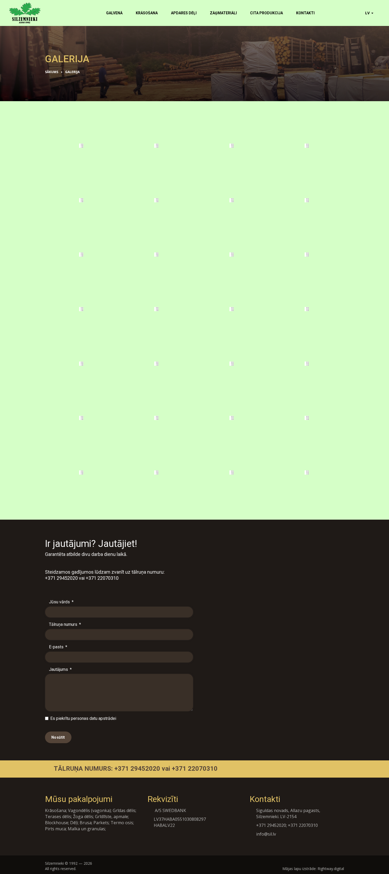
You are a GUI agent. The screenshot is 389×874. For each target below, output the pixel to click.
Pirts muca (55, 829)
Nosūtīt (58, 737)
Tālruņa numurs (65, 624)
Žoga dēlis (83, 816)
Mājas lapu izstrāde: (299, 868)
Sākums (51, 72)
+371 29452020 (61, 578)
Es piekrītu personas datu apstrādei (83, 718)
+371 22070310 (102, 578)
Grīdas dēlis (124, 810)
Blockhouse (56, 823)
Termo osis (122, 823)
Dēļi (74, 823)
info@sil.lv (266, 834)
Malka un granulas (86, 829)
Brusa (86, 823)
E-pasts (58, 646)
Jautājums (60, 669)
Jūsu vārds (61, 601)
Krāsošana (55, 810)
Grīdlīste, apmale (111, 816)
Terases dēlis (58, 816)
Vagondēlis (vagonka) (89, 810)
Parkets (101, 823)
